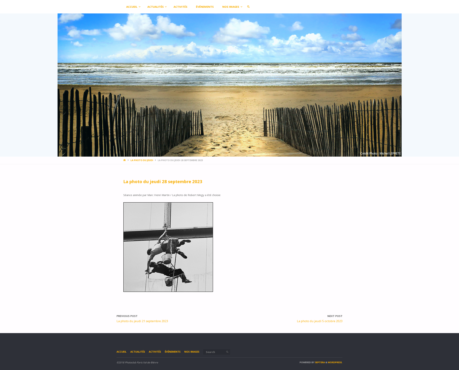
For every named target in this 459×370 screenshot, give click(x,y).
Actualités (137, 351)
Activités (155, 351)
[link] (248, 6)
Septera (319, 362)
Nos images (191, 351)
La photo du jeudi (142, 160)
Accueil (122, 351)
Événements (173, 351)
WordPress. (335, 362)
